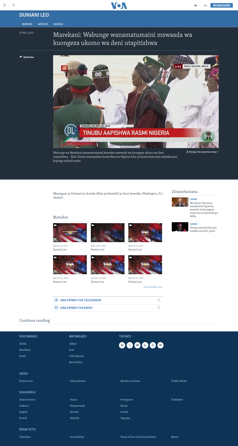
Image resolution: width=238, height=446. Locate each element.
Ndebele (74, 418)
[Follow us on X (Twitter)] (130, 345)
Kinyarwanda (77, 406)
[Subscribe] (160, 345)
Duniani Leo (26, 381)
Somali (124, 412)
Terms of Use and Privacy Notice (138, 437)
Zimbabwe (177, 400)
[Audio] (205, 5)
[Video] (196, 5)
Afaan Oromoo (27, 400)
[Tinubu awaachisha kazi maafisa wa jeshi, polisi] (180, 226)
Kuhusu (58, 24)
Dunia (22, 356)
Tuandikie (25, 437)
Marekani (24, 350)
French (23, 418)
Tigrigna (125, 418)
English (23, 412)
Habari (193, 199)
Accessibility (77, 437)
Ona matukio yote (153, 287)
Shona (123, 406)
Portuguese (126, 400)
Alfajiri (73, 344)
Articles (43, 24)
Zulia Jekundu (77, 381)
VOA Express (76, 356)
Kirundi (74, 412)
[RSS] (145, 345)
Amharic (24, 406)
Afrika (23, 344)
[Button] (26, 58)
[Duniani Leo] (70, 232)
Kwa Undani (76, 362)
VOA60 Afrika (179, 381)
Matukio (27, 24)
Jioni (71, 350)
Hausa (73, 400)
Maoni (174, 437)
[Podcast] (153, 345)
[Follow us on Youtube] (137, 345)
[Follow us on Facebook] (122, 345)
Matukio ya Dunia (130, 381)
